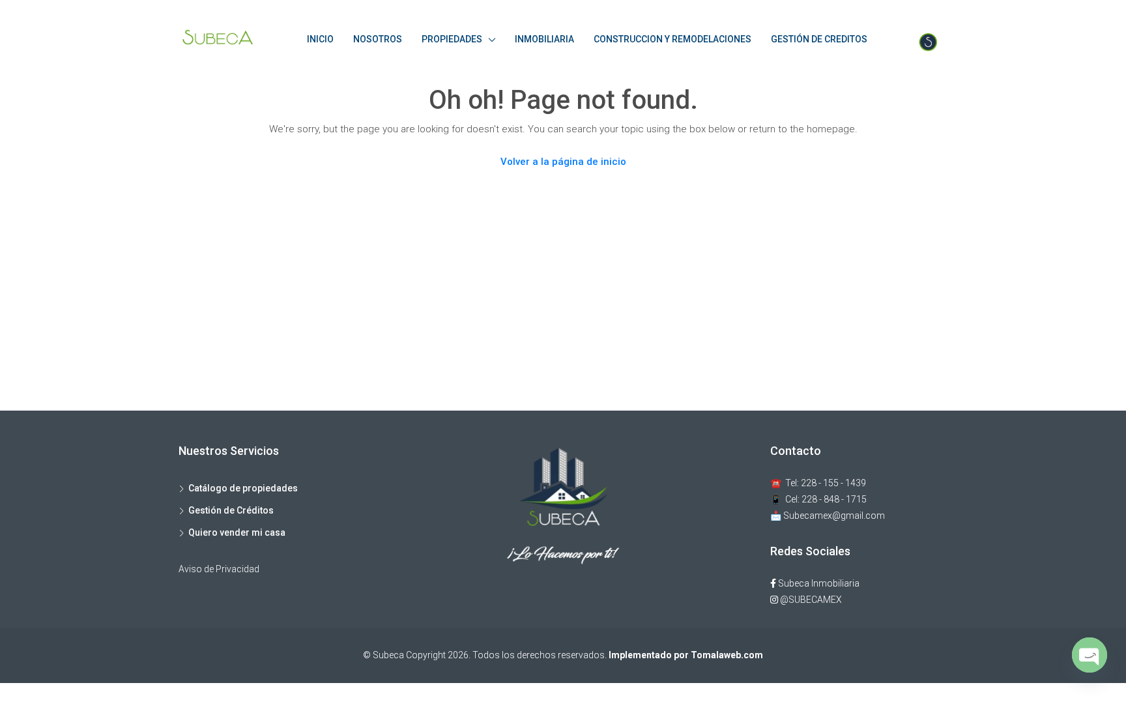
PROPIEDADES (452, 39)
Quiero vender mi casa (236, 532)
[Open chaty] (1089, 655)
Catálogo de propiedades (243, 488)
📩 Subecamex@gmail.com (827, 515)
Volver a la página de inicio (563, 161)
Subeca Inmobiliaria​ (817, 583)
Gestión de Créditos (231, 510)
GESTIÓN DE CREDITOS (819, 39)
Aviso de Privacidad (219, 569)
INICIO (320, 39)
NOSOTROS (377, 39)
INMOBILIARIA (544, 39)
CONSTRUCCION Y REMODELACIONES (672, 39)
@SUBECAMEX (810, 599)
